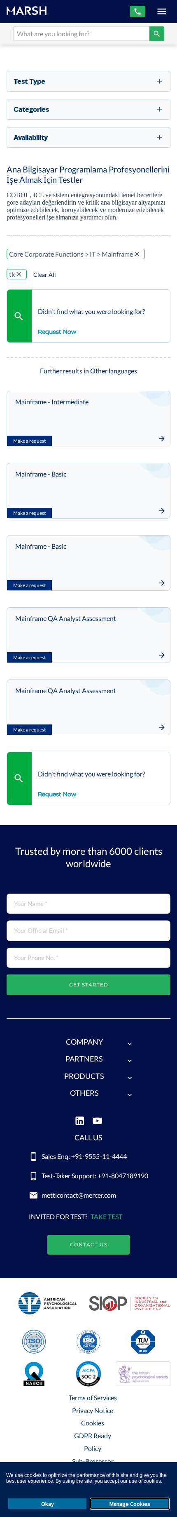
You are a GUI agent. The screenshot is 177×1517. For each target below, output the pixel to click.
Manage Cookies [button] (129, 1504)
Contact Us (88, 1244)
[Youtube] (97, 1121)
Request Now (57, 331)
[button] (88, 1044)
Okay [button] (47, 1504)
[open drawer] (161, 11)
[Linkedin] (79, 1121)
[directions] (156, 33)
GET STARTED (88, 984)
